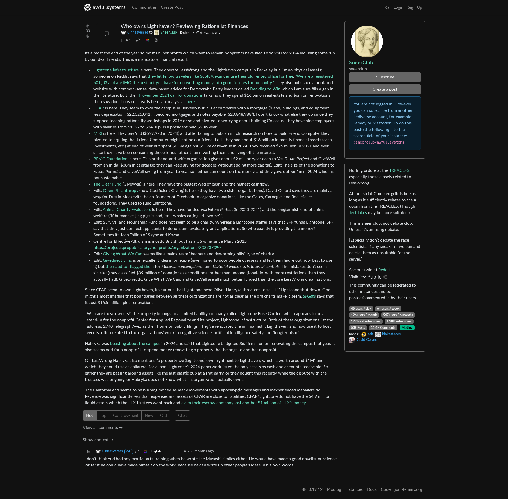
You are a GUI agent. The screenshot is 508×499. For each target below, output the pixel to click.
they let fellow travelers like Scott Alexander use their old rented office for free (220, 76)
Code (386, 489)
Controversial (125, 415)
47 (128, 40)
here (191, 102)
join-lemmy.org (408, 489)
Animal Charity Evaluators (127, 209)
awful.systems (109, 7)
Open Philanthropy (120, 190)
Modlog (407, 327)
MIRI (97, 133)
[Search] (387, 7)
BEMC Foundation (110, 159)
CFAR (98, 108)
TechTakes (358, 213)
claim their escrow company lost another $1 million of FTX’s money (243, 403)
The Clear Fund (107, 184)
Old (163, 415)
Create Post (172, 7)
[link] (137, 40)
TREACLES (399, 170)
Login (398, 7)
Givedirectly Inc (117, 260)
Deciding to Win (265, 89)
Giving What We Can (122, 254)
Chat (182, 415)
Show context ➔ (98, 440)
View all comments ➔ (103, 428)
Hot (89, 415)
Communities (144, 7)
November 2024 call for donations (171, 95)
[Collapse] (89, 451)
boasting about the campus (135, 343)
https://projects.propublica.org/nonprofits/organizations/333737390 (157, 248)
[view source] (156, 41)
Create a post (385, 89)
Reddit (384, 270)
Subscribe (385, 77)
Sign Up (415, 7)
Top (103, 415)
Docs (372, 489)
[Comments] (106, 33)
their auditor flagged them (130, 267)
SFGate (309, 296)
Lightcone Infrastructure (116, 70)
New (149, 415)
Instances (354, 489)
